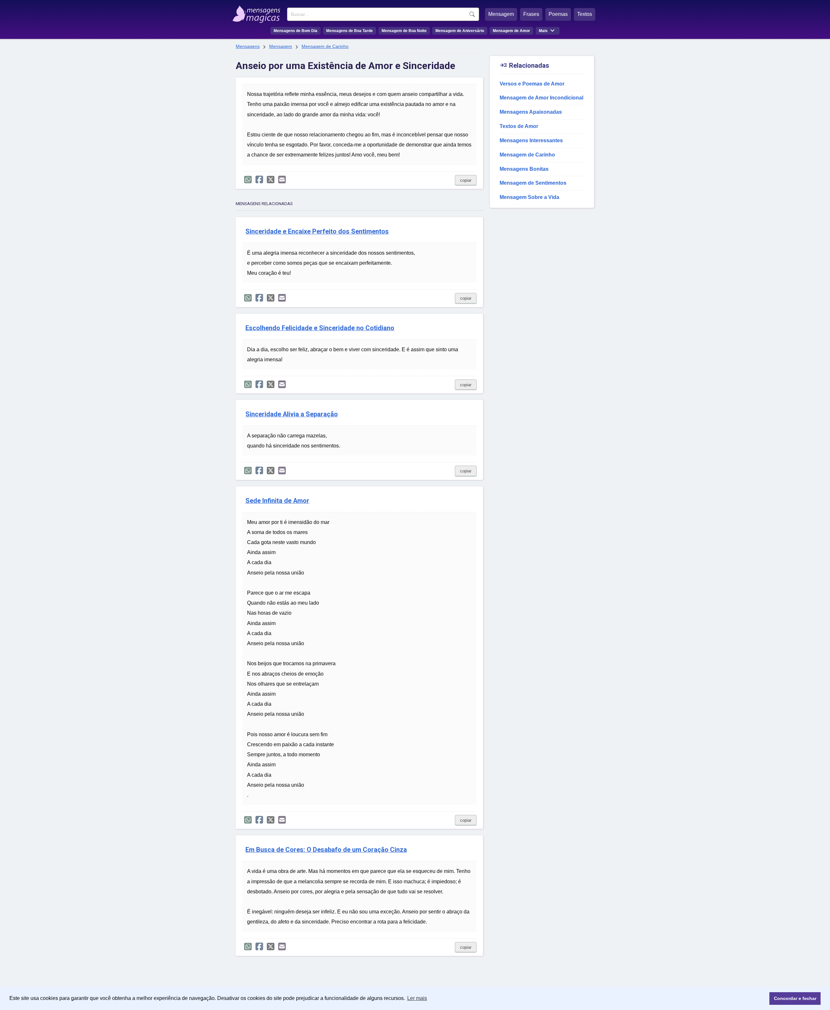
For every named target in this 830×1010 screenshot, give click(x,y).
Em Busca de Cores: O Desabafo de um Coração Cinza (326, 849)
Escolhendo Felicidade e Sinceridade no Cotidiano (319, 328)
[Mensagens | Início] (258, 12)
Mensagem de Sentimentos (533, 183)
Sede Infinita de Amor (277, 501)
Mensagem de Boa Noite (404, 31)
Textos (584, 14)
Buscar (472, 14)
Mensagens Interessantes (531, 140)
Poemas (558, 14)
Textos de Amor (519, 126)
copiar (465, 180)
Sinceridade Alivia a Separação (291, 414)
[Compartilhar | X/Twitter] (270, 179)
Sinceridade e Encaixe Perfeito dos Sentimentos (317, 231)
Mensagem (501, 14)
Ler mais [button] (417, 998)
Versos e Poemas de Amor (532, 84)
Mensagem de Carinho (325, 46)
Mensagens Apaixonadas (531, 112)
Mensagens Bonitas (524, 169)
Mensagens (248, 46)
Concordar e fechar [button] (795, 998)
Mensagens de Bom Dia (295, 31)
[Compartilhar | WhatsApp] (248, 179)
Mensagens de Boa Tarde (349, 31)
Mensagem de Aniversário (459, 31)
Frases (531, 14)
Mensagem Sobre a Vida (529, 197)
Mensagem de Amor (511, 31)
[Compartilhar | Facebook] (259, 179)
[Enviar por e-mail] (282, 179)
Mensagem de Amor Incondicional (541, 97)
